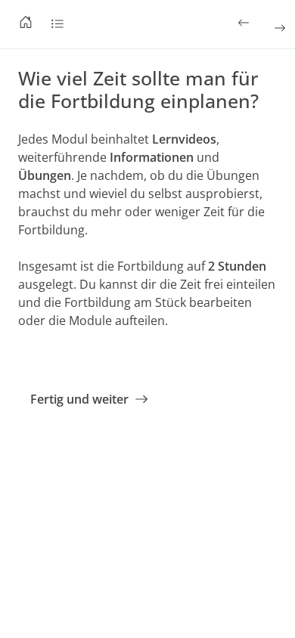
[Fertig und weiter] (278, 28)
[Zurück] (245, 23)
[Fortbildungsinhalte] (57, 24)
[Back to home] (25, 24)
